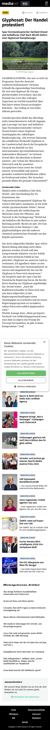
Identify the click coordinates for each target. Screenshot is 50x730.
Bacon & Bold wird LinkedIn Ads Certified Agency (31, 398)
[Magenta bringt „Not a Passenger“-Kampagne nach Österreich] (9, 420)
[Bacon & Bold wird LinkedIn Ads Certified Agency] (9, 399)
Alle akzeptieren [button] (26, 373)
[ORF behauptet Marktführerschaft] (9, 482)
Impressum (36, 713)
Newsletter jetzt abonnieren (25, 697)
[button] (25, 386)
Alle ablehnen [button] (25, 380)
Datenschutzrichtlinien (36, 709)
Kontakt (25, 722)
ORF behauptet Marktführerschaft (29, 480)
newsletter (13, 682)
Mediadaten (36, 717)
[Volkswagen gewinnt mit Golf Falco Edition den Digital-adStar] (9, 440)
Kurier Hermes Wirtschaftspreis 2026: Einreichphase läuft (31, 544)
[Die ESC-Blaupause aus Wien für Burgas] (9, 565)
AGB (13, 717)
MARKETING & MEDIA (27, 392)
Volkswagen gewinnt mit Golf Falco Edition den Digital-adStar (32, 440)
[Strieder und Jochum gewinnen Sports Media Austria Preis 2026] (9, 461)
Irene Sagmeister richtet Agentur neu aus (32, 501)
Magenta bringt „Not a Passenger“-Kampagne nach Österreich (31, 419)
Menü (46, 3)
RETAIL (5, 13)
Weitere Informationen (34, 366)
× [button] (44, 342)
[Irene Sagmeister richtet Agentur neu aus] (9, 503)
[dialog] (25, 365)
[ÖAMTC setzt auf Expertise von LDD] (9, 524)
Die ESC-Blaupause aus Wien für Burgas (31, 563)
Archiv (13, 709)
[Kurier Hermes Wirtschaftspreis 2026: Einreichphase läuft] (9, 544)
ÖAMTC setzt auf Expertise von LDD (31, 522)
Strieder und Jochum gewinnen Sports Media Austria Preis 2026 (32, 461)
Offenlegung (13, 713)
